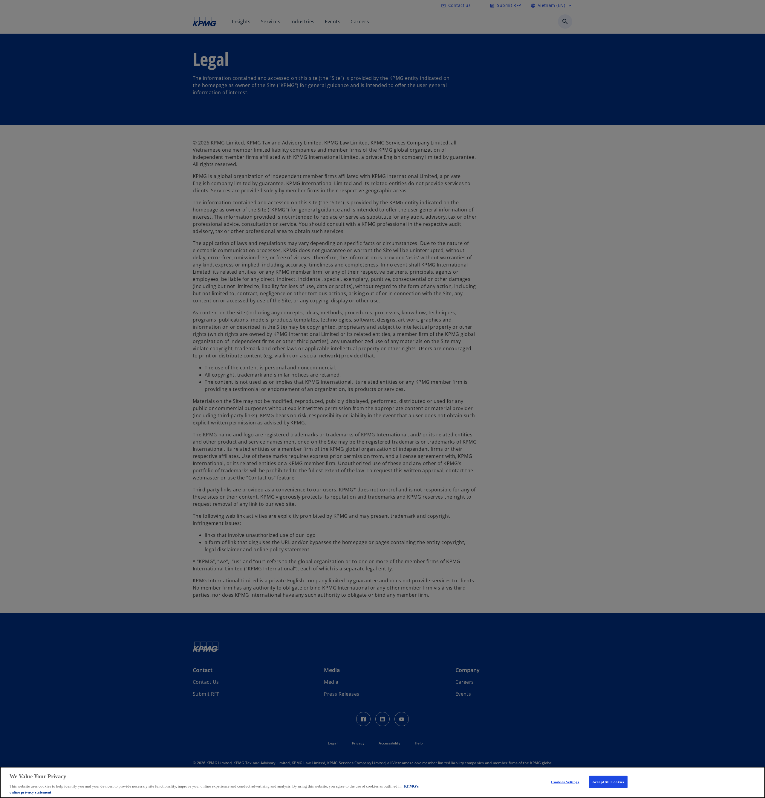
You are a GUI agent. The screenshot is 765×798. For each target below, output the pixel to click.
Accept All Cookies (608, 782)
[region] (382, 782)
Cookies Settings (565, 782)
